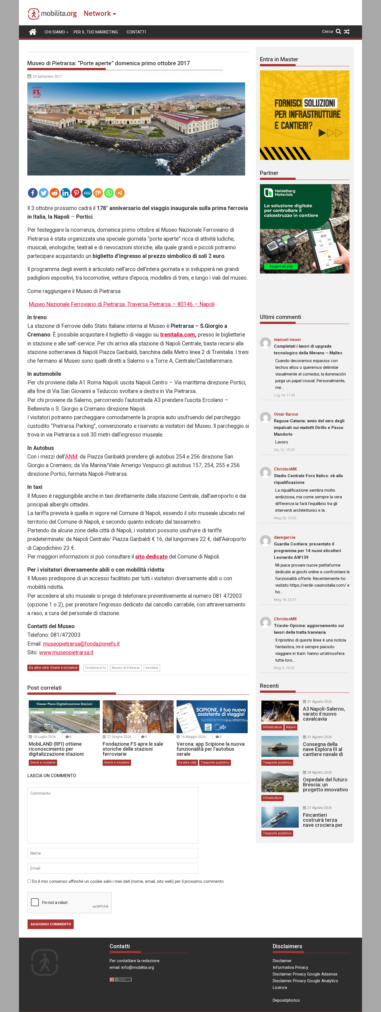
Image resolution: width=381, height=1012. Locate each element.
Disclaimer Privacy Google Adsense (305, 974)
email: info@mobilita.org (132, 967)
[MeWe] (87, 193)
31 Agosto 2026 (319, 702)
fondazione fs (95, 668)
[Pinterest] (76, 193)
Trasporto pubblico (215, 762)
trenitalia (152, 668)
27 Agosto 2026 (319, 808)
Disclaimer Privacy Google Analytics (305, 980)
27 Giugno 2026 (119, 737)
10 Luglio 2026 (44, 737)
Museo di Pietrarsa (126, 668)
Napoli (291, 727)
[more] (120, 193)
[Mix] (98, 193)
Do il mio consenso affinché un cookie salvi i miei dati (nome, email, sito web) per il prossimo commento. (128, 881)
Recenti (269, 685)
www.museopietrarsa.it (66, 652)
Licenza (280, 987)
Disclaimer (282, 960)
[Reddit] (54, 193)
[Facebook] (33, 193)
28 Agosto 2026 (319, 772)
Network (97, 13)
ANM (71, 456)
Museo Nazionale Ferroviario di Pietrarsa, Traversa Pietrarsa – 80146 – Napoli (121, 304)
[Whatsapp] (109, 193)
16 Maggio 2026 (193, 737)
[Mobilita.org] (32, 31)
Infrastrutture (272, 727)
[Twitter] (44, 193)
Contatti (136, 32)
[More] (120, 193)
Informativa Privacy (290, 967)
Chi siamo (55, 32)
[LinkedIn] (65, 193)
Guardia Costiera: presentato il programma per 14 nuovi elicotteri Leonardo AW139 (307, 551)
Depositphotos (286, 1000)
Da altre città (39, 668)
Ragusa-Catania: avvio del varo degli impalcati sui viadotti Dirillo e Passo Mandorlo (309, 427)
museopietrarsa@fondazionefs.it (81, 644)
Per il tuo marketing (96, 32)
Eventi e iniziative (64, 668)
